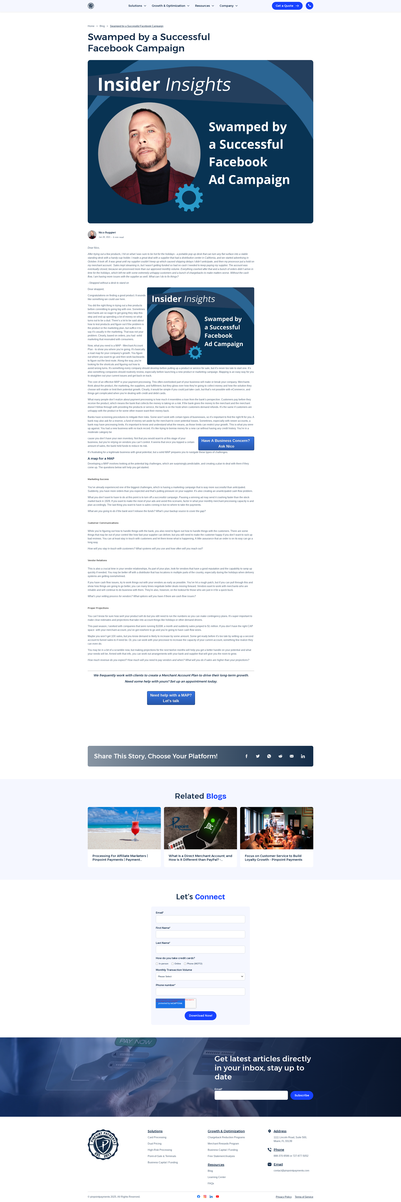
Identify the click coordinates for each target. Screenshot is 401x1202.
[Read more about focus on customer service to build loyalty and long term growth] (276, 837)
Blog (102, 26)
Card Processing (157, 1137)
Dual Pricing (154, 1143)
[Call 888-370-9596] (309, 5)
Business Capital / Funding (163, 1162)
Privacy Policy (284, 1197)
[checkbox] (200, 963)
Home (91, 26)
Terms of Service (304, 1197)
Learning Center (217, 1177)
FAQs (211, 1183)
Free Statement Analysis (221, 1156)
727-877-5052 (300, 1156)
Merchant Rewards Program (223, 1143)
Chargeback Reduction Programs (226, 1137)
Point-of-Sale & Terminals (162, 1156)
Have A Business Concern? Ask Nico (226, 443)
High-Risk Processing (160, 1150)
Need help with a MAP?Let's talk (171, 698)
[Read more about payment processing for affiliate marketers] (124, 837)
